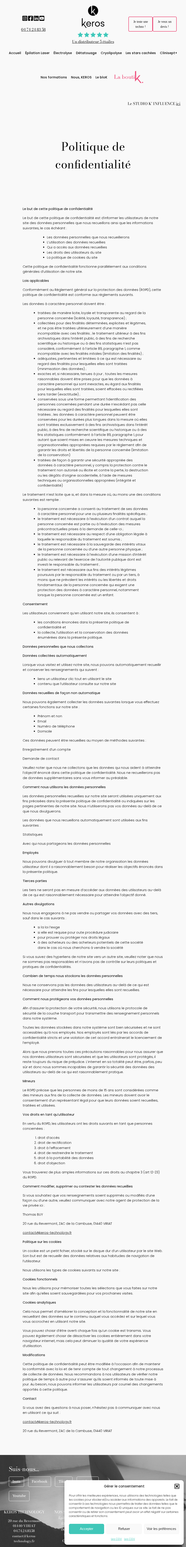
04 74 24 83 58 (33, 29)
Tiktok (64, 1481)
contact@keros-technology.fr (47, 1232)
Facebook (39, 1481)
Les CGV (116, 1539)
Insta (16, 1481)
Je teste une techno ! (140, 24)
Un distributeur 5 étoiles (93, 42)
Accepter (86, 1529)
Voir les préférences (161, 1529)
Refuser (124, 1529)
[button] (177, 1486)
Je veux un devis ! (164, 24)
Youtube (19, 1496)
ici (178, 104)
